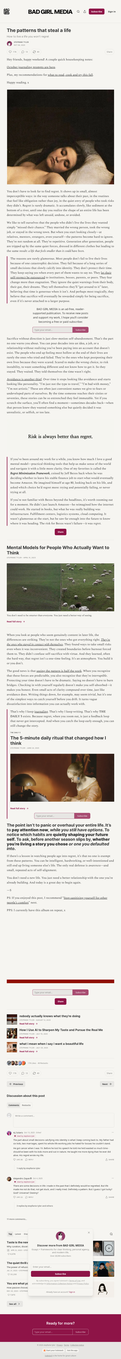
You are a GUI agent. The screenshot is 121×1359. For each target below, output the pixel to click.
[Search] (78, 11)
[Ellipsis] (112, 1132)
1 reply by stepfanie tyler (28, 1168)
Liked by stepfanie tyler (26, 1136)
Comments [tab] (14, 1105)
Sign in (112, 11)
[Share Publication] (85, 11)
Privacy (60, 1345)
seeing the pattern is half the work (59, 671)
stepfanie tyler (21, 42)
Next (105, 1084)
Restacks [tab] (26, 1105)
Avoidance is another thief (24, 379)
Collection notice (77, 1345)
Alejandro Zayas (21, 1178)
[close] (88, 1232)
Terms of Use (74, 1280)
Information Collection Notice (60, 1283)
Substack (48, 1355)
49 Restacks (43, 1063)
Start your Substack (54, 1350)
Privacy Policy (83, 1283)
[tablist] (19, 1105)
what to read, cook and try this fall (70, 75)
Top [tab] (10, 1234)
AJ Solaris (18, 1132)
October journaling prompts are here (31, 67)
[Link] (2, 837)
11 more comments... (17, 1219)
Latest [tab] (18, 1234)
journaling (41, 711)
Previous (18, 1084)
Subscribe (96, 11)
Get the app (72, 1350)
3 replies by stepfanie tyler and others (35, 1206)
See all (12, 1303)
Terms (66, 1345)
